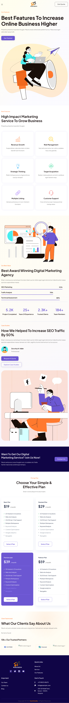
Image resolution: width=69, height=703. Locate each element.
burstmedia (34, 701)
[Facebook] (11, 671)
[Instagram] (19, 671)
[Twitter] (15, 671)
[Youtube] (23, 671)
